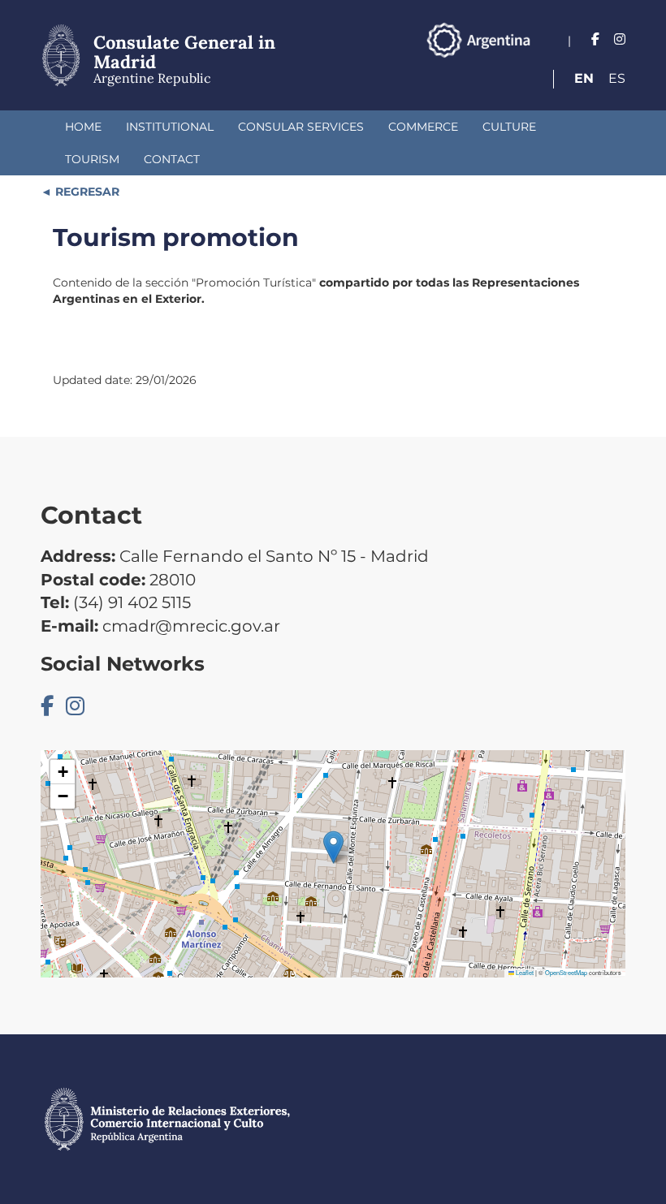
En (584, 78)
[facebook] (595, 39)
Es (616, 78)
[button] (333, 847)
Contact (172, 159)
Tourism (92, 159)
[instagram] (619, 39)
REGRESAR (85, 191)
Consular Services (301, 126)
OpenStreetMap (566, 972)
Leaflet (524, 972)
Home (83, 126)
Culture (509, 126)
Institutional (170, 126)
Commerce (423, 126)
